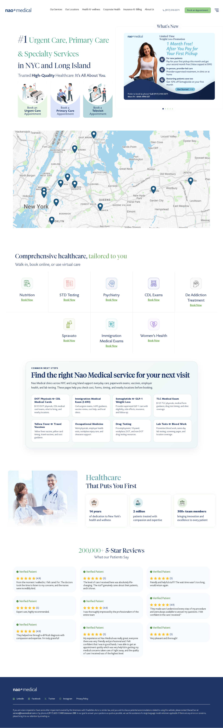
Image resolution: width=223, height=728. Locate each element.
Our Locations (72, 9)
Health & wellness (91, 9)
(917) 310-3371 (172, 10)
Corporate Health (111, 9)
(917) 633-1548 (55, 713)
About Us (149, 9)
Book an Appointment (197, 10)
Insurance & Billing (132, 9)
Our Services (56, 9)
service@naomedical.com (24, 713)
